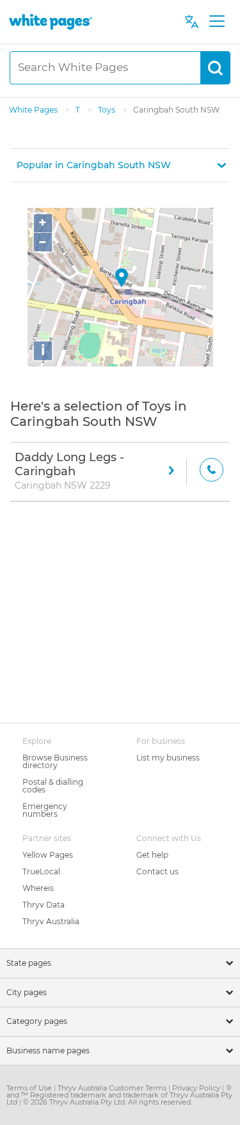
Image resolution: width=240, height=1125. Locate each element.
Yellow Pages (47, 855)
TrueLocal (41, 871)
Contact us (157, 871)
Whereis (38, 888)
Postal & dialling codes (52, 785)
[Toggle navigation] (216, 21)
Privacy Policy (197, 1087)
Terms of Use (30, 1087)
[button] (120, 165)
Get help (152, 855)
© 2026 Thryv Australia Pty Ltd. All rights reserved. (107, 1101)
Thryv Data (43, 904)
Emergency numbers (44, 810)
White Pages (34, 109)
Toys (107, 109)
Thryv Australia (50, 921)
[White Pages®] (50, 21)
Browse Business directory (55, 761)
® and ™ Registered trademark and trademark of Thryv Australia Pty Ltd (119, 1094)
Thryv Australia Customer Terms (113, 1087)
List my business (168, 757)
